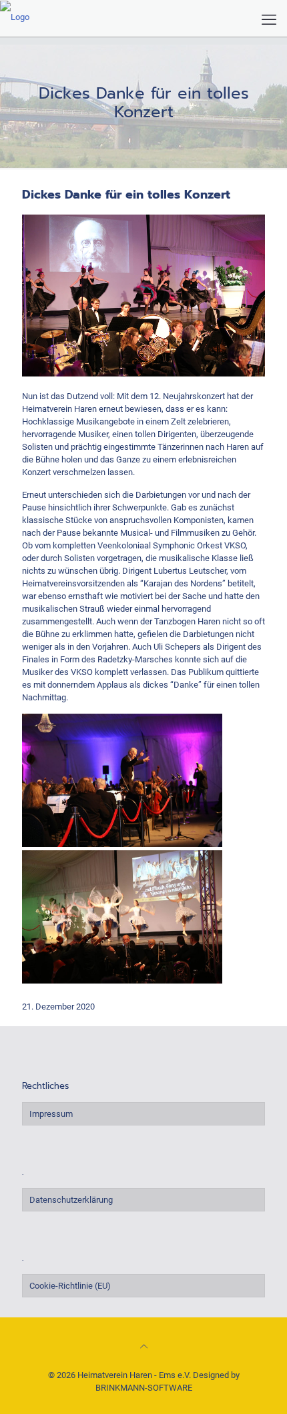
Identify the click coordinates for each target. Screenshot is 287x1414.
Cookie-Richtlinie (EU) (70, 1286)
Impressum (51, 1114)
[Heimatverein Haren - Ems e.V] (14, 16)
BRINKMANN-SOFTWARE (143, 1388)
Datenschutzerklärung (71, 1200)
